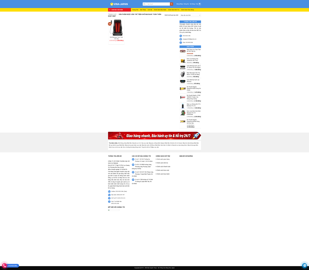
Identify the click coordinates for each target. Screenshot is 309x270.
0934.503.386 (186, 35)
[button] (183, 4)
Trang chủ (112, 14)
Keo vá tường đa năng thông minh (132, 147)
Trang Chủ (135, 9)
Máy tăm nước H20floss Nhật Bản (151, 145)
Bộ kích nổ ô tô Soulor (176, 143)
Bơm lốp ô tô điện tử (166, 145)
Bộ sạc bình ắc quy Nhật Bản (116, 145)
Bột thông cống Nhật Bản (125, 143)
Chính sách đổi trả (173, 9)
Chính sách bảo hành (160, 9)
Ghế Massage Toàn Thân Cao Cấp (116, 38)
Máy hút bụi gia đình (192, 145)
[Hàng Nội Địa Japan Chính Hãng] (124, 4)
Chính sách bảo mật (162, 170)
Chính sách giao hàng (187, 9)
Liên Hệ (150, 9)
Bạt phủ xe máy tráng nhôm (179, 145)
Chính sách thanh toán (163, 166)
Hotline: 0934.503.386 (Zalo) (119, 191)
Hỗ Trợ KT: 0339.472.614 (118, 198)
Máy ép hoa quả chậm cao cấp (133, 145)
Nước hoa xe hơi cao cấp (115, 147)
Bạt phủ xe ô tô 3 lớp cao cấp (140, 143)
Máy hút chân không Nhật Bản (191, 143)
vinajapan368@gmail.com (189, 39)
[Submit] (171, 4)
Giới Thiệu (143, 9)
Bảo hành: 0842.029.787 (118, 194)
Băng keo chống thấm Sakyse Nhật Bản (159, 143)
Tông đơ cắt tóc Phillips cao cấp (150, 147)
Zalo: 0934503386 (188, 42)
